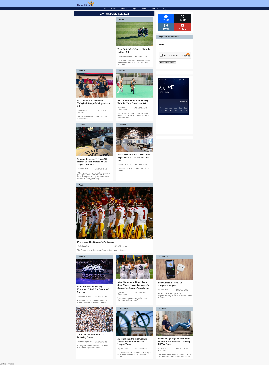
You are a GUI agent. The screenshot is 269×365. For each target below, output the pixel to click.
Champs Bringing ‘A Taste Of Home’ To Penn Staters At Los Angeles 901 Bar (92, 161)
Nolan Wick (84, 246)
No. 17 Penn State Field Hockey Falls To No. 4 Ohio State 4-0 (132, 102)
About (144, 8)
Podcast (124, 8)
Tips (134, 8)
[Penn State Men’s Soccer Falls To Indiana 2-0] (134, 34)
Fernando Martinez (82, 111)
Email (161, 44)
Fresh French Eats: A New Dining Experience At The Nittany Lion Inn (134, 157)
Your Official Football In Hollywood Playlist (170, 284)
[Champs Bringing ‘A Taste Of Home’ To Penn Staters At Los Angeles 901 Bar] (94, 141)
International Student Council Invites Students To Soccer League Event (132, 341)
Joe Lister (124, 349)
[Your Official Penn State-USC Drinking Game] (94, 319)
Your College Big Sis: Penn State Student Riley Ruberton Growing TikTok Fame (174, 341)
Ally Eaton (164, 290)
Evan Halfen (84, 169)
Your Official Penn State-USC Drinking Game (91, 336)
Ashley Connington (122, 108)
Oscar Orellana (126, 56)
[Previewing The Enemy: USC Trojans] (114, 213)
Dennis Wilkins (85, 296)
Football (155, 8)
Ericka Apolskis (86, 341)
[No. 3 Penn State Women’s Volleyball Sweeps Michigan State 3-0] (94, 85)
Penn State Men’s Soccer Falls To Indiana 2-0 (133, 50)
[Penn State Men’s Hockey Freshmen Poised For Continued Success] (94, 271)
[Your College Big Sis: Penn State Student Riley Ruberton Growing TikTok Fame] (174, 323)
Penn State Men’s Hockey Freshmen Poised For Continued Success (93, 289)
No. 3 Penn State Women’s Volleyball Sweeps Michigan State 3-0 (93, 103)
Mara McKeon (125, 164)
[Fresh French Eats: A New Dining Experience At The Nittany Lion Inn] (134, 139)
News (113, 8)
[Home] (85, 5)
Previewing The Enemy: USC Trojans (95, 241)
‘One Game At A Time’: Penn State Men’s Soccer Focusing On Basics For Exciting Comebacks (133, 284)
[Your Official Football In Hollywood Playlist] (174, 269)
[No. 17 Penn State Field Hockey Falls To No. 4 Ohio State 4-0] (134, 85)
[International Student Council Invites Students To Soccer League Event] (134, 323)
